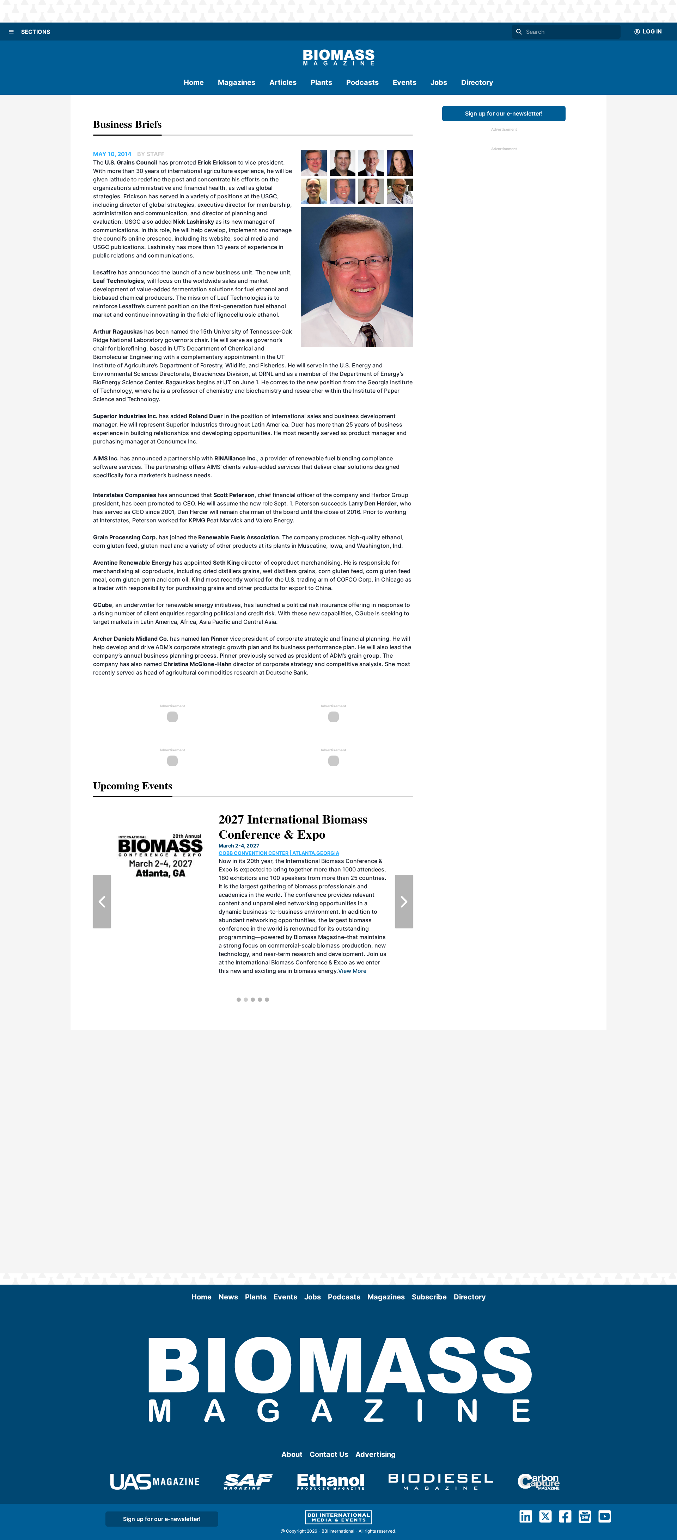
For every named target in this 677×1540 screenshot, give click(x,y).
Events (404, 82)
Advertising (375, 1454)
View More (189, 970)
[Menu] (11, 32)
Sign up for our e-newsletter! (504, 113)
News (228, 1297)
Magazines (236, 82)
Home (194, 82)
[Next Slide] (404, 901)
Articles (283, 82)
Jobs (439, 82)
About (292, 1454)
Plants (321, 82)
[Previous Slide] (102, 901)
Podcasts (362, 82)
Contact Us (329, 1454)
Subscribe (429, 1297)
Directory (477, 82)
